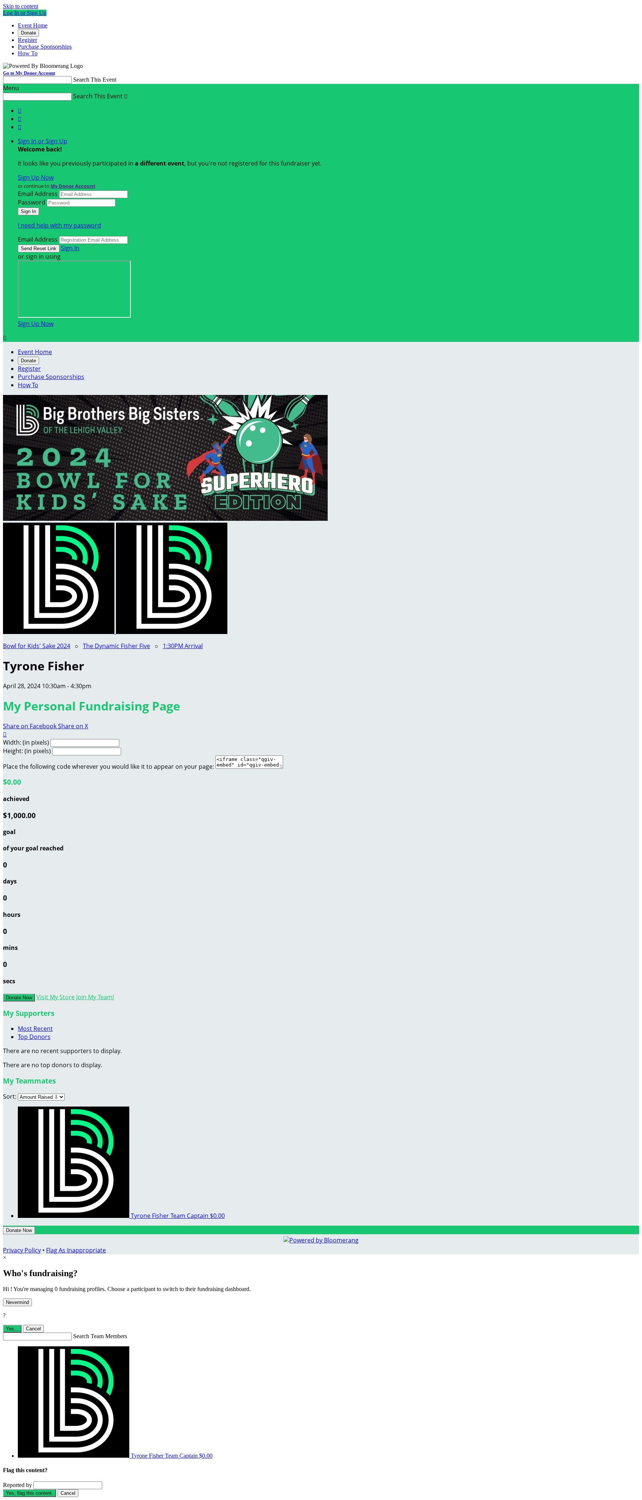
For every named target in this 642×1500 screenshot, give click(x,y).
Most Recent (35, 1028)
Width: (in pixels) (26, 742)
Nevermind (17, 1302)
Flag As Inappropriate (76, 1250)
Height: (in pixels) (27, 751)
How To (28, 53)
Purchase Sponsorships (45, 46)
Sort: (9, 1096)
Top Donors (34, 1037)
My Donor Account (73, 186)
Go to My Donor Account (29, 73)
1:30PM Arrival (183, 646)
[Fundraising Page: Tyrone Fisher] (59, 632)
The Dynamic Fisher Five (116, 646)
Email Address (38, 194)
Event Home (33, 25)
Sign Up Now (36, 177)
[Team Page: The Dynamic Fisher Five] (171, 632)
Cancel (33, 1328)
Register (27, 40)
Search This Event (94, 79)
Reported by (17, 1485)
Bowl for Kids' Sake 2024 (36, 646)
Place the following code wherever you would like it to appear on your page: (108, 766)
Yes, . (12, 1328)
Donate (28, 33)
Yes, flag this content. (29, 1493)
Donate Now (19, 997)
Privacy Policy (22, 1250)
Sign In (70, 248)
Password (31, 202)
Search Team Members (100, 1336)
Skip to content (20, 6)
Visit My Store (55, 997)
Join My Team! (95, 997)
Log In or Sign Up (24, 13)
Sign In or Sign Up (42, 141)
